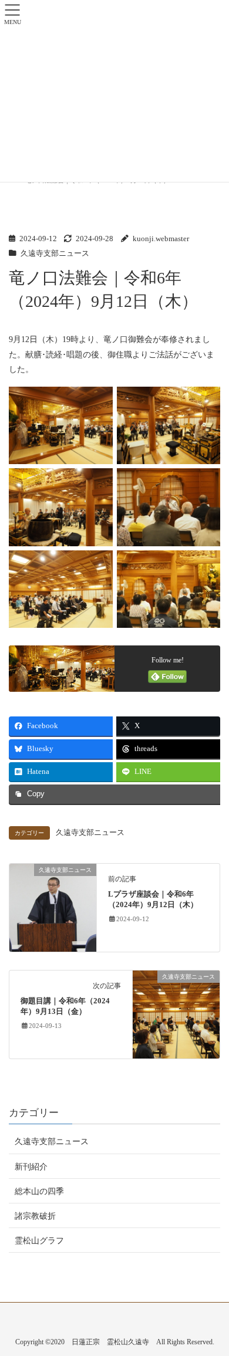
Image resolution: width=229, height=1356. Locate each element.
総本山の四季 (39, 1191)
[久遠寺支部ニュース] (52, 906)
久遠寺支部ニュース (55, 253)
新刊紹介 (31, 1166)
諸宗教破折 (35, 1216)
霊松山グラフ (39, 1240)
